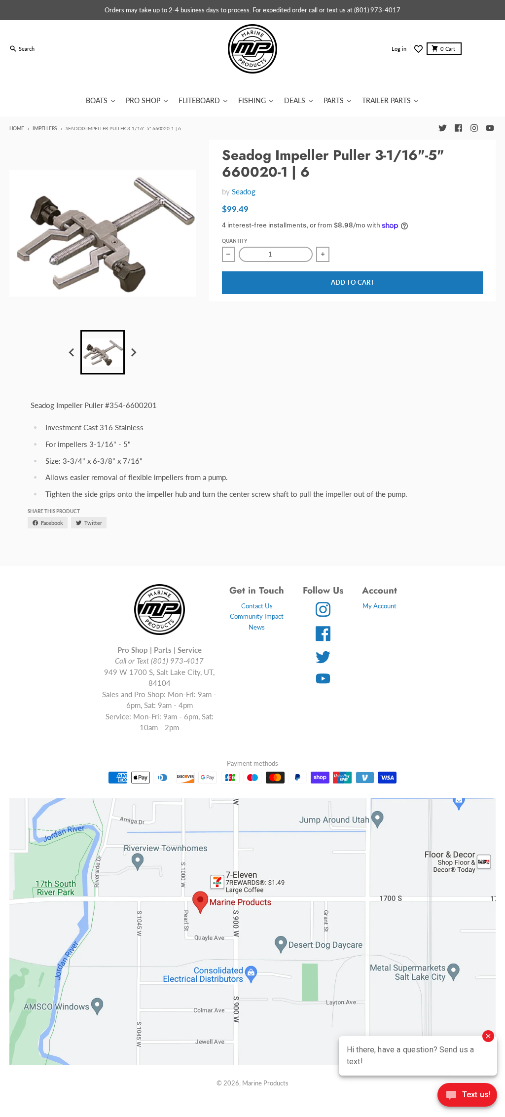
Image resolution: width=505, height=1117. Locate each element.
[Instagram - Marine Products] (474, 128)
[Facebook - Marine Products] (458, 128)
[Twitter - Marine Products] (442, 128)
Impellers (45, 128)
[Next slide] (133, 352)
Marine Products (265, 1083)
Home (16, 128)
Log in (399, 48)
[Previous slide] (72, 352)
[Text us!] (467, 1096)
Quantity (234, 241)
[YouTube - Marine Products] (490, 128)
